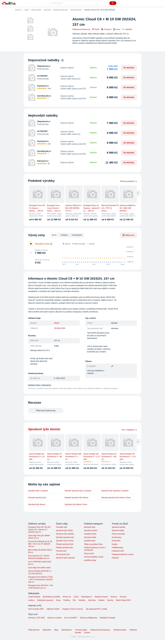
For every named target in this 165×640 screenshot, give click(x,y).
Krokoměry (116, 541)
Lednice (31, 600)
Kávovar (123, 597)
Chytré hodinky (34, 597)
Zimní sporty (36, 10)
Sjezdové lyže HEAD (64, 530)
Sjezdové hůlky (90, 537)
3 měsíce (64, 235)
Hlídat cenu (129, 235)
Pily (74, 600)
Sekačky (81, 600)
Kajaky (114, 544)
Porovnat (107, 29)
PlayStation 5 (86, 597)
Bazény (110, 600)
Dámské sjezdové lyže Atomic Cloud (115, 498)
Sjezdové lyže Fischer (65, 541)
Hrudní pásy (116, 537)
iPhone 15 (67, 597)
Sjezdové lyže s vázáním (38, 491)
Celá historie (77, 235)
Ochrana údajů (81, 630)
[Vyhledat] (112, 3)
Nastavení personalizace (100, 630)
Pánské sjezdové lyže (64, 544)
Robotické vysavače (45, 600)
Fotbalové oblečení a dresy (122, 554)
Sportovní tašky (118, 530)
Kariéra (87, 632)
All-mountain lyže (63, 554)
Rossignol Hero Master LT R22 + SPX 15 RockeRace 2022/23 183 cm (40, 579)
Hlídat (118, 29)
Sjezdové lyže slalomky (65, 558)
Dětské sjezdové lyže (64, 547)
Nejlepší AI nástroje (107, 618)
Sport (26, 10)
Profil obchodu (43, 69)
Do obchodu (128, 68)
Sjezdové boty (89, 527)
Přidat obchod (33, 630)
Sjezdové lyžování (60, 10)
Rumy (58, 600)
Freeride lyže (61, 551)
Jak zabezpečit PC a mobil (96, 609)
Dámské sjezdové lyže (37, 498)
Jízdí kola (92, 600)
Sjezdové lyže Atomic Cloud (76, 504)
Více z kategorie (128, 430)
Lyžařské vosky (90, 560)
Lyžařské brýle (89, 541)
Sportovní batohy (118, 527)
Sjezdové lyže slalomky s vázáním (115, 491)
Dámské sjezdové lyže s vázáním (78, 491)
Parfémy (66, 600)
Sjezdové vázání (90, 530)
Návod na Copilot (54, 618)
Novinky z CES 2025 (36, 618)
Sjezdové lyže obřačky (65, 534)
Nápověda (47, 630)
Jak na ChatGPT (70, 618)
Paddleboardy (117, 547)
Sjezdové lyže (76, 10)
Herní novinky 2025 (36, 609)
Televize (113, 597)
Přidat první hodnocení (81, 29)
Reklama (133, 630)
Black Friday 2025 (123, 600)
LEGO (76, 597)
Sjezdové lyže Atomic (36, 504)
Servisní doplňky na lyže (93, 557)
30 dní (54, 235)
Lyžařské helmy (90, 534)
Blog (56, 630)
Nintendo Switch (101, 597)
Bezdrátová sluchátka (51, 597)
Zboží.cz (18, 10)
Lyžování (47, 10)
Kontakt (78, 632)
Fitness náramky (118, 534)
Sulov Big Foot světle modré (39, 568)
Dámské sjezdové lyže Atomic (76, 498)
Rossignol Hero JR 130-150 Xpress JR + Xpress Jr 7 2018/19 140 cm (39, 529)
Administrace (66, 630)
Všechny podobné (127, 181)
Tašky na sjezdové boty (93, 544)
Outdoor (101, 600)
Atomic (57, 323)
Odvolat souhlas (119, 630)
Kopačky (115, 558)
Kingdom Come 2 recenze (72, 609)
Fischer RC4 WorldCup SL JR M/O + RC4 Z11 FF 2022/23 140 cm (40, 544)
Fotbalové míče (118, 551)
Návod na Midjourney (88, 618)
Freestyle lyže (61, 527)
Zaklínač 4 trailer (53, 609)
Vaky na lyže (89, 553)
